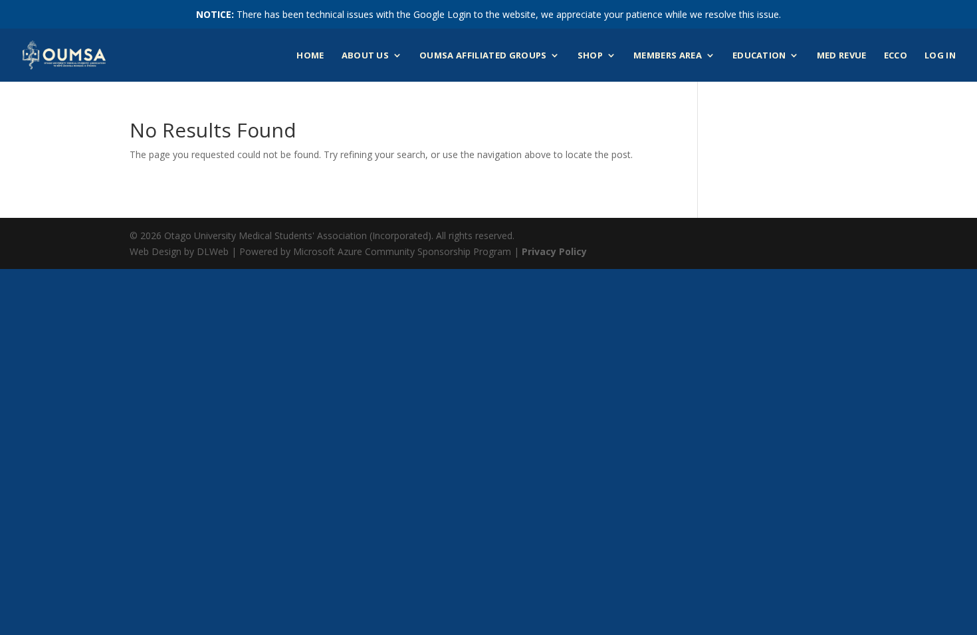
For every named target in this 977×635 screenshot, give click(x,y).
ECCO (895, 55)
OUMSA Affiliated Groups (482, 55)
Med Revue (842, 55)
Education (759, 55)
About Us (365, 55)
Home (310, 55)
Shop (590, 55)
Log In (940, 55)
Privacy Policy (554, 251)
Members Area (667, 55)
